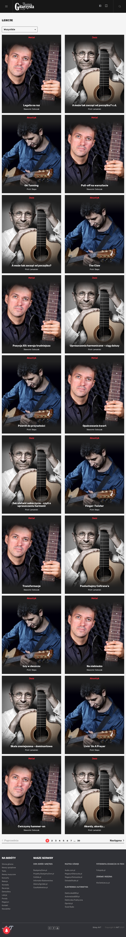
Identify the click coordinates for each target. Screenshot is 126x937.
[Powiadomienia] (6, 930)
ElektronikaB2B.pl (72, 893)
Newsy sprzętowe (9, 868)
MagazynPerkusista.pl (73, 877)
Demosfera (6, 892)
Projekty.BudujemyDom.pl (43, 874)
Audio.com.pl (70, 870)
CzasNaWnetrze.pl (40, 887)
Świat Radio (69, 907)
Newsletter (6, 909)
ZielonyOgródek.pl (40, 884)
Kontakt (5, 905)
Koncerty (5, 878)
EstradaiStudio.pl (71, 881)
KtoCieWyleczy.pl (103, 883)
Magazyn (5, 902)
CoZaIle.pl (37, 877)
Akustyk (31, 117)
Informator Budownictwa (43, 881)
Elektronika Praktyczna (74, 900)
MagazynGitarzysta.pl (73, 874)
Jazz (94, 37)
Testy (4, 871)
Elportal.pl (69, 903)
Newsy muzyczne (9, 874)
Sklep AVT (97, 927)
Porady (5, 899)
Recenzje (5, 888)
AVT (117, 927)
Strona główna (7, 864)
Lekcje (4, 895)
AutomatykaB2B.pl (72, 897)
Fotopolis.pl (100, 870)
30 (78, 840)
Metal (31, 37)
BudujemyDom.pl (40, 870)
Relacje (5, 881)
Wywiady (5, 885)
